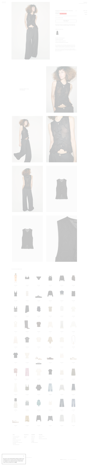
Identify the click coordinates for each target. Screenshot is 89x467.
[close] (23, 456)
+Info (16, 462)
